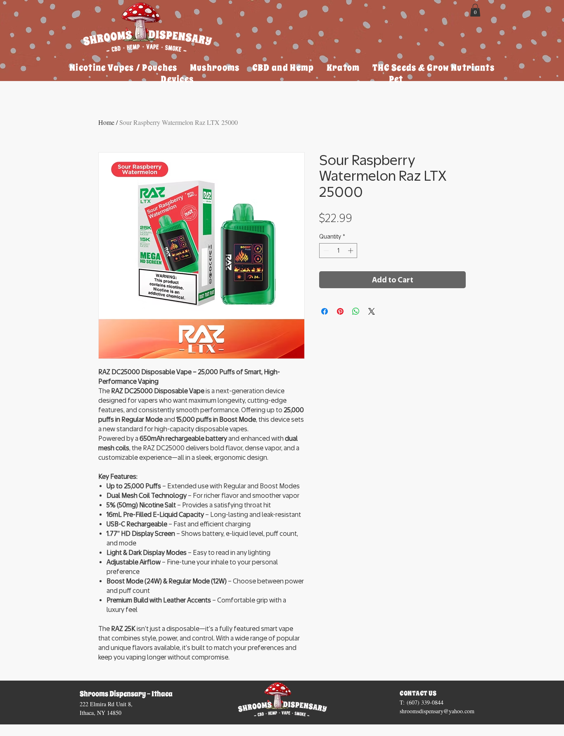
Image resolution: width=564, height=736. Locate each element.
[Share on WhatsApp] (356, 311)
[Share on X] (372, 311)
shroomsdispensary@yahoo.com (437, 711)
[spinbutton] (338, 251)
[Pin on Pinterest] (340, 311)
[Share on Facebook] (324, 311)
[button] (475, 10)
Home (106, 122)
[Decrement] (325, 251)
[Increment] (351, 251)
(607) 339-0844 (425, 702)
